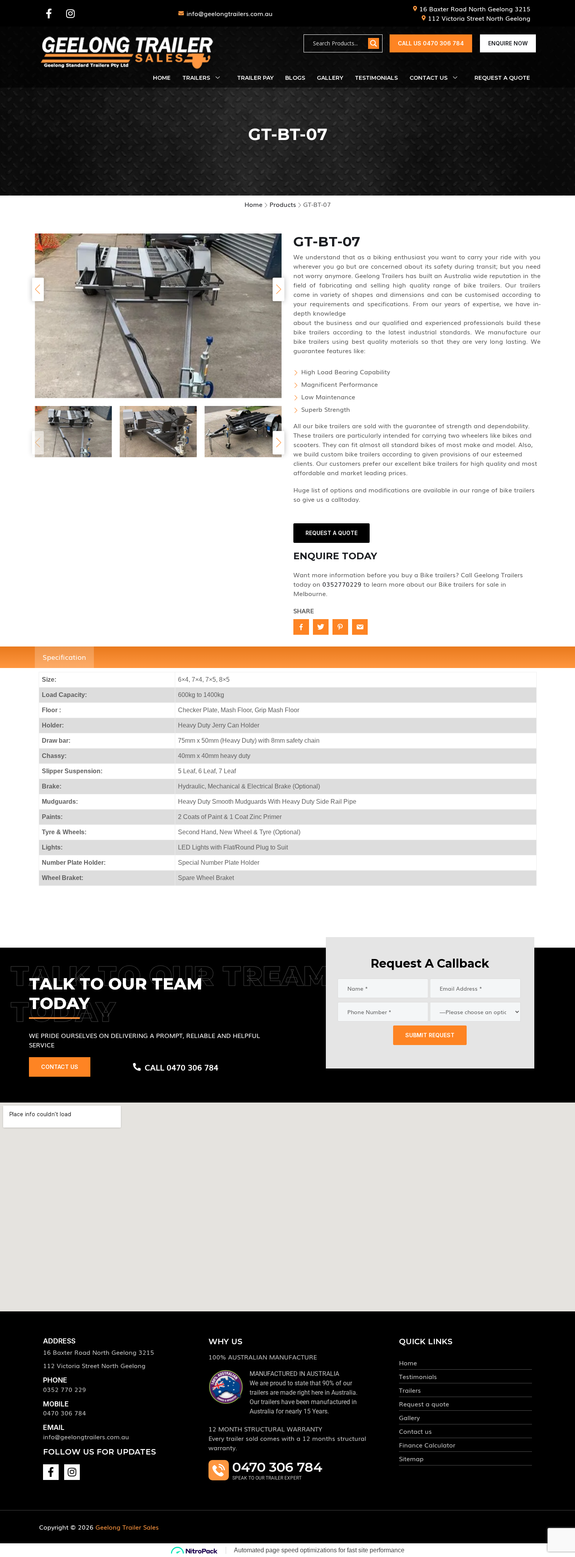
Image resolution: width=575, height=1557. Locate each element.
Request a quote (424, 1403)
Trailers (410, 1390)
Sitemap (411, 1458)
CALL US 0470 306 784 (431, 43)
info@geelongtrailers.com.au (86, 1436)
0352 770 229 (64, 1389)
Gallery (330, 77)
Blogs (295, 77)
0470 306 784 (64, 1412)
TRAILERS (196, 77)
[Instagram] (70, 13)
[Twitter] (321, 627)
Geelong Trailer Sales (127, 1527)
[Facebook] (301, 627)
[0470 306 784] (218, 1470)
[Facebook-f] (49, 13)
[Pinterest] (340, 627)
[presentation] (38, 289)
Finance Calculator (427, 1444)
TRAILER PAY (255, 77)
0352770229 (341, 584)
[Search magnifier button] (373, 43)
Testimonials (376, 77)
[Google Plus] (360, 627)
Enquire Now (508, 43)
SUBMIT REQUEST (430, 1035)
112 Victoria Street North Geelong (94, 1365)
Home (408, 1362)
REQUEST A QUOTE (502, 77)
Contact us (428, 77)
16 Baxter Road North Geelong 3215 (98, 1352)
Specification (64, 657)
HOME (162, 77)
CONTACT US (59, 1066)
